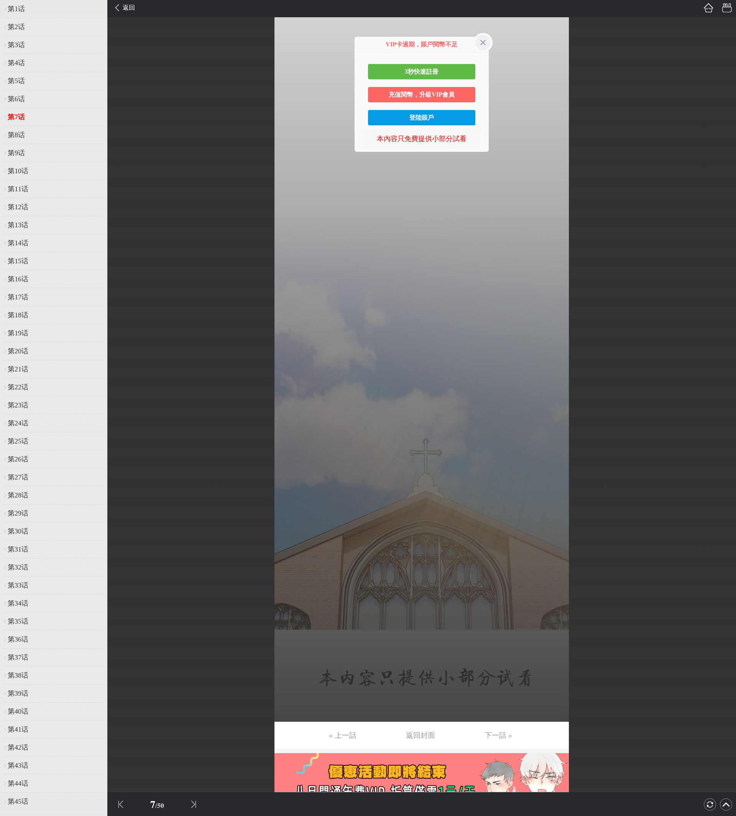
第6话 (16, 99)
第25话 (18, 441)
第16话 (18, 279)
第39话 (18, 693)
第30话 (18, 531)
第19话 (18, 333)
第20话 (18, 351)
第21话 (18, 369)
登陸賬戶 (421, 117)
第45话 (18, 801)
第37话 (18, 657)
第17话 (18, 297)
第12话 (18, 207)
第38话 (18, 675)
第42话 (18, 747)
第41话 (18, 729)
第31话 (18, 549)
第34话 (18, 603)
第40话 (18, 711)
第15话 (18, 261)
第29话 (18, 513)
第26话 (18, 459)
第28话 (18, 495)
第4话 (16, 63)
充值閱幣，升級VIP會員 (422, 94)
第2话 (16, 27)
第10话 (18, 171)
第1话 (16, 9)
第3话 (16, 45)
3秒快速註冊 (422, 71)
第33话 (18, 585)
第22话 (18, 387)
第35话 (18, 621)
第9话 (16, 153)
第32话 (18, 567)
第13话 (18, 225)
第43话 (18, 765)
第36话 (18, 639)
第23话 (18, 405)
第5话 (16, 81)
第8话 (16, 135)
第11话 (18, 189)
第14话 (18, 243)
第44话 (18, 783)
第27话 (18, 477)
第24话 (18, 423)
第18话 (18, 315)
